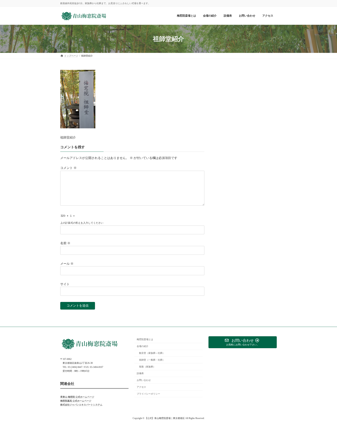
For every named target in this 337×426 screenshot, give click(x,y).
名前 (65, 243)
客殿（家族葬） (147, 366)
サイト (65, 284)
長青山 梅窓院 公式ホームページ (77, 396)
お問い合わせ (144, 380)
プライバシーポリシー (148, 393)
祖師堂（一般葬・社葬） (152, 359)
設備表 (140, 373)
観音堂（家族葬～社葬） (152, 353)
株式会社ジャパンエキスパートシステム (81, 404)
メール (67, 263)
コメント (68, 168)
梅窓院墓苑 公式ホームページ (75, 400)
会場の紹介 (142, 346)
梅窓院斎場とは (145, 339)
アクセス (141, 386)
